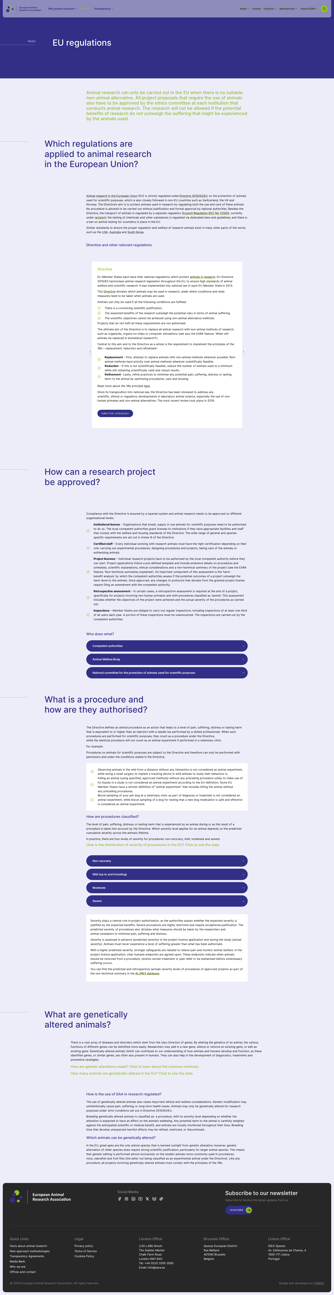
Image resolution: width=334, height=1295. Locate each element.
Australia (115, 232)
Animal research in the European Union (111, 196)
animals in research (202, 277)
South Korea (136, 232)
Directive (110, 291)
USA (105, 232)
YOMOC (319, 1283)
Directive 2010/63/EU (193, 196)
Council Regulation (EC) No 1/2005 (206, 213)
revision (100, 217)
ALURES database (147, 973)
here (147, 386)
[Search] (324, 8)
